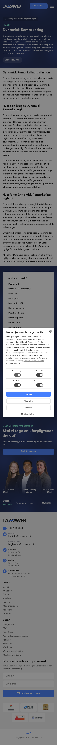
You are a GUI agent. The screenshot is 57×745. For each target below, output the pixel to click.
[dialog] (28, 372)
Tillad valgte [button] (28, 401)
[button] (28, 414)
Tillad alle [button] (28, 394)
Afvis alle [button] (28, 407)
